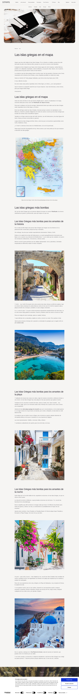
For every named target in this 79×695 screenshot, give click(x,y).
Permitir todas (69, 679)
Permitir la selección (69, 683)
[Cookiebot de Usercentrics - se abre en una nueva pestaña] (7, 693)
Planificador (55, 211)
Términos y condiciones (53, 675)
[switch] (33, 693)
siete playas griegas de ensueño (31, 409)
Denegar (69, 687)
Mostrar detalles (62, 692)
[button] (46, 2)
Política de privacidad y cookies (55, 674)
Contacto (42, 674)
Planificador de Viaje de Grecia (41, 102)
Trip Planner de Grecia (36, 652)
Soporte (41, 675)
